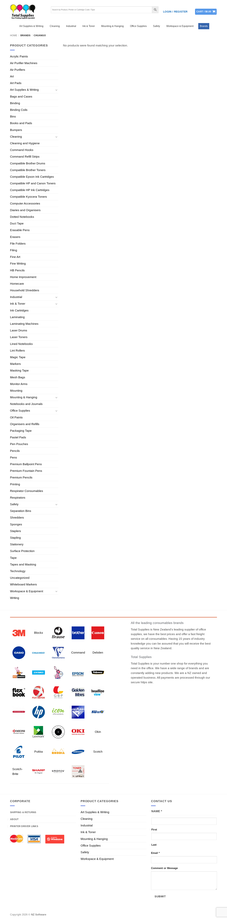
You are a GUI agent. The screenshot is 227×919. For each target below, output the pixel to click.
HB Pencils (17, 270)
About (14, 819)
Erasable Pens (20, 230)
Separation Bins (20, 511)
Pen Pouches (19, 444)
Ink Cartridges (19, 310)
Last (154, 844)
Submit (160, 896)
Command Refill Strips (25, 156)
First (154, 829)
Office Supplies (138, 26)
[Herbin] (18, 712)
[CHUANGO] (38, 652)
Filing (13, 250)
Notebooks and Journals (26, 404)
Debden (97, 652)
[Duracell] (18, 672)
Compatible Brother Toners (28, 170)
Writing (14, 598)
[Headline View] (97, 692)
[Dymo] (38, 672)
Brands (204, 26)
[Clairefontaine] (58, 652)
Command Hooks (21, 150)
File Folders (18, 243)
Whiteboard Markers (23, 584)
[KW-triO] (97, 712)
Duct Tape (17, 223)
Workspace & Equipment (179, 26)
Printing (15, 484)
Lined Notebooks (21, 343)
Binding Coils (18, 109)
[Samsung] (78, 751)
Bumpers (16, 130)
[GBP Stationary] (58, 692)
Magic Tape (17, 357)
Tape (13, 557)
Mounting (16, 390)
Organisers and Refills (24, 424)
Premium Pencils (21, 477)
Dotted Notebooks (22, 216)
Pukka (38, 751)
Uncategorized (19, 577)
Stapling (15, 537)
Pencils (15, 450)
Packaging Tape (21, 430)
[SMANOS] (58, 771)
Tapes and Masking (23, 564)
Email (155, 853)
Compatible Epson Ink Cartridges (32, 176)
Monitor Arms (18, 384)
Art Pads (15, 83)
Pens (13, 457)
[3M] (18, 632)
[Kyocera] (18, 731)
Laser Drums (18, 330)
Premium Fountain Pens (26, 470)
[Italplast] (78, 712)
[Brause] (58, 632)
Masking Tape (19, 370)
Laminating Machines (24, 323)
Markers (15, 363)
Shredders (17, 517)
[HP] (38, 712)
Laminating (17, 317)
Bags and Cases (21, 96)
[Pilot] (18, 751)
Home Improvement (23, 277)
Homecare (17, 283)
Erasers (15, 237)
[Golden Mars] (78, 692)
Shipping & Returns (23, 812)
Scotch (98, 751)
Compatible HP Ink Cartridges (29, 190)
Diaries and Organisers (25, 210)
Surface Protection (22, 551)
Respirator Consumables (26, 491)
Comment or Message (164, 868)
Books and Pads (21, 123)
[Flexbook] (18, 692)
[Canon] (97, 632)
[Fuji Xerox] (38, 692)
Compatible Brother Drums (27, 163)
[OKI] (78, 731)
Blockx (38, 632)
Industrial (71, 26)
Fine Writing (18, 263)
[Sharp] (38, 771)
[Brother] (78, 632)
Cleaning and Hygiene (25, 143)
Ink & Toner (88, 26)
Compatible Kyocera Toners (28, 196)
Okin (98, 731)
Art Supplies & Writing (31, 26)
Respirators (17, 497)
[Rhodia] (58, 751)
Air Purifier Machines (23, 63)
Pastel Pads (18, 437)
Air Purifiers (17, 69)
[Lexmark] (38, 731)
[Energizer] (58, 672)
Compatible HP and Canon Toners (33, 183)
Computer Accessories (25, 203)
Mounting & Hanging (112, 26)
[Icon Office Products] (58, 712)
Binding (15, 103)
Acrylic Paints (19, 56)
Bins (13, 116)
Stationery (16, 544)
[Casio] (18, 652)
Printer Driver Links (24, 826)
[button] (175, 12)
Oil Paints (16, 417)
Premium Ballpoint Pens (26, 464)
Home (13, 35)
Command (78, 652)
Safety (156, 26)
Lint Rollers (17, 350)
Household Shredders (24, 290)
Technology (17, 571)
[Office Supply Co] (58, 731)
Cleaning (55, 26)
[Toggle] (56, 90)
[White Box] (78, 771)
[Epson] (78, 672)
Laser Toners (18, 337)
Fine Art (15, 257)
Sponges (16, 524)
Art (12, 76)
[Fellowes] (97, 672)
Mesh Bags (17, 377)
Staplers (15, 531)
